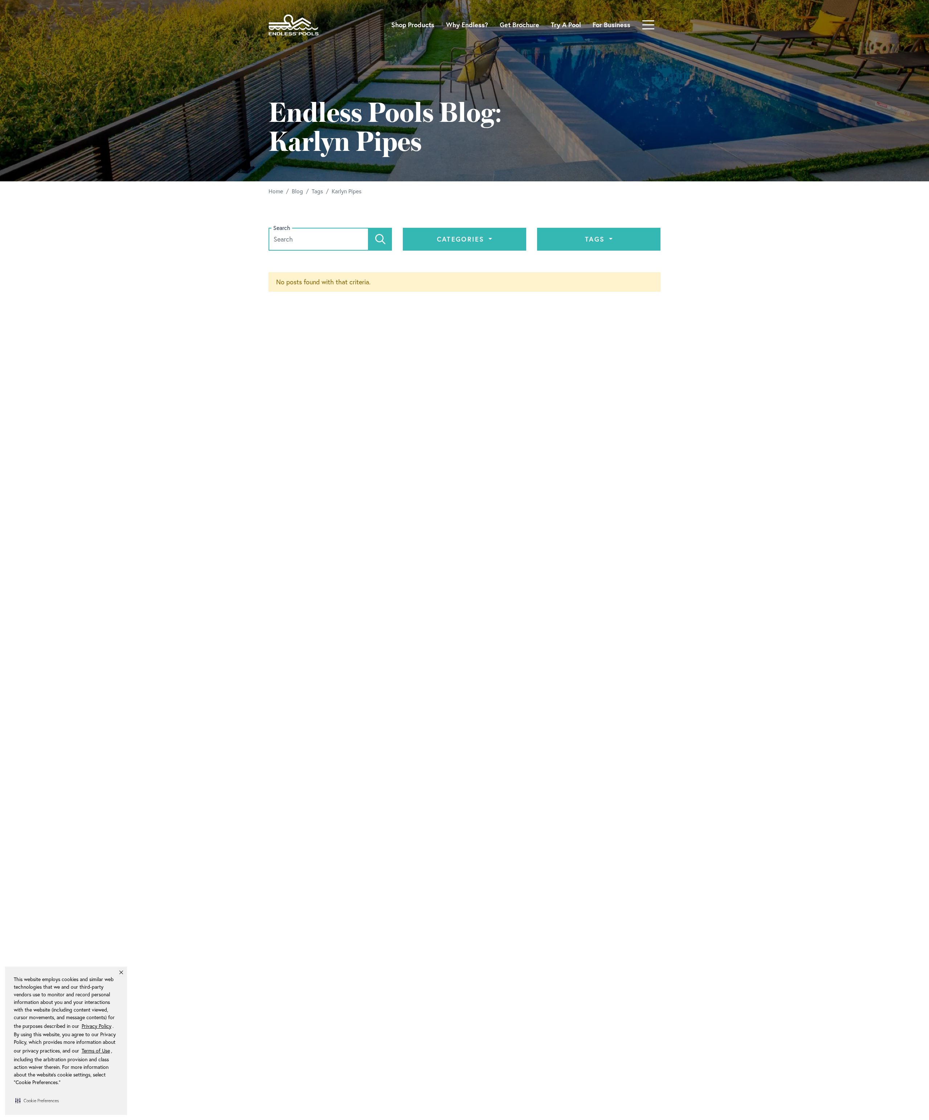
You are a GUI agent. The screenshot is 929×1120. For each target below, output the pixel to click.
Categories (462, 239)
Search (281, 228)
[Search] (380, 239)
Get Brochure (519, 24)
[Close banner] (121, 972)
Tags (596, 239)
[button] (37, 1100)
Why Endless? (467, 24)
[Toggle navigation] (648, 25)
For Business (611, 24)
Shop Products (412, 24)
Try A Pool (566, 24)
